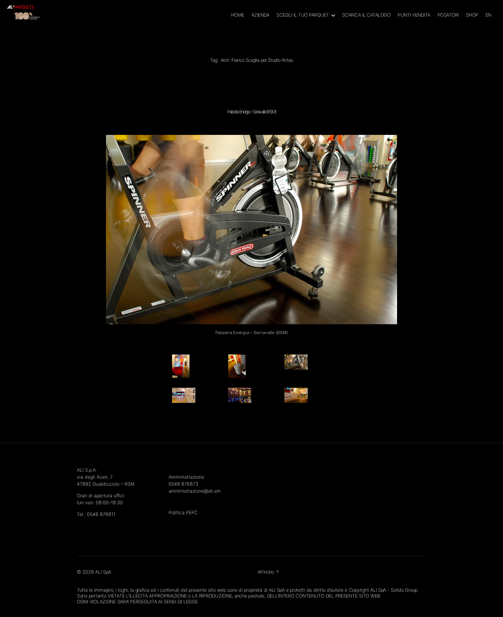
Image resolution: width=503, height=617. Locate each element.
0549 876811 (101, 514)
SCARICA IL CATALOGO (366, 15)
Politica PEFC (183, 512)
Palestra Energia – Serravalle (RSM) (251, 111)
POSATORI (448, 15)
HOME (237, 15)
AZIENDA (261, 15)
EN (488, 15)
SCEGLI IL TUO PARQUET (303, 15)
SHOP (472, 15)
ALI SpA (103, 572)
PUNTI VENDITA (414, 15)
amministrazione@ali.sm (195, 491)
